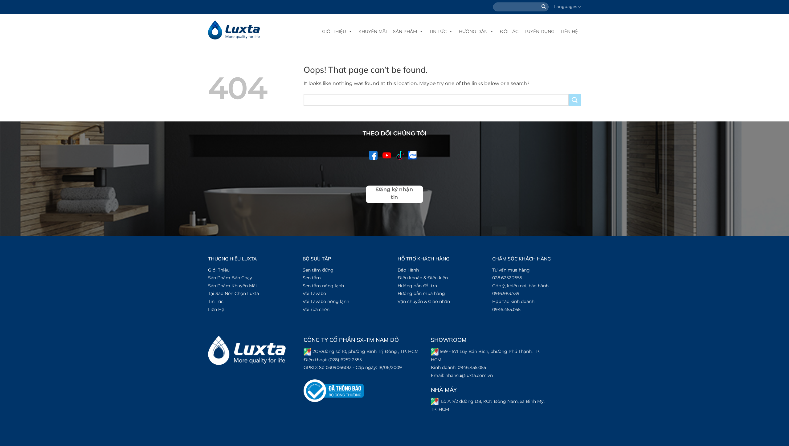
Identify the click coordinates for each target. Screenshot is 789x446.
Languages (565, 6)
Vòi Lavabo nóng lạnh (326, 301)
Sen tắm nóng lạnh (323, 285)
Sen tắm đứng (318, 270)
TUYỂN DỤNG (539, 31)
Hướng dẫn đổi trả (417, 285)
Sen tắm (312, 277)
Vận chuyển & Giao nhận (424, 301)
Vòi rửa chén (316, 309)
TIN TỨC (438, 31)
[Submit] (544, 7)
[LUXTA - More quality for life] (234, 30)
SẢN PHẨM (405, 31)
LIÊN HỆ (569, 31)
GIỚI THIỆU (334, 31)
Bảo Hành (408, 270)
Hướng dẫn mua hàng (421, 293)
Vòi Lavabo (314, 293)
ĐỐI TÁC (509, 31)
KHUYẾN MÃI (372, 31)
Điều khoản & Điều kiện (423, 277)
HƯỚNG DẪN (473, 31)
